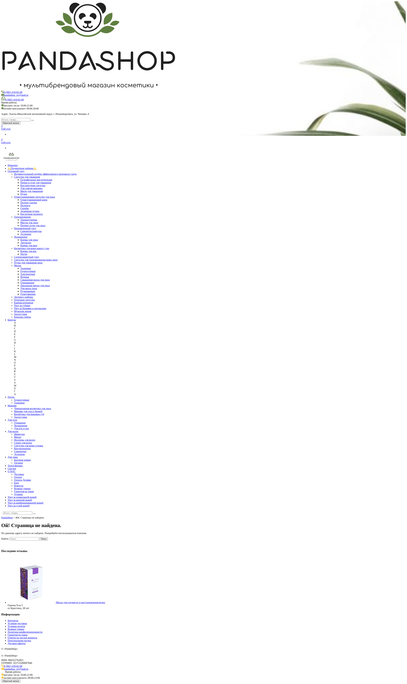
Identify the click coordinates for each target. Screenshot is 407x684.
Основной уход (16, 171)
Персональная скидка (19, 640)
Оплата (18, 477)
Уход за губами (22, 305)
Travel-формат (15, 465)
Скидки (12, 468)
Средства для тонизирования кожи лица (36, 259)
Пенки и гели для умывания (35, 182)
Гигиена (18, 462)
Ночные (24, 277)
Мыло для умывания (31, 191)
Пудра (23, 194)
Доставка (19, 474)
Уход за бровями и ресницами (30, 308)
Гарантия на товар (24, 491)
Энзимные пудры (29, 211)
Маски (17, 265)
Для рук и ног (21, 428)
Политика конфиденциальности (25, 632)
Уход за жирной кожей (20, 500)
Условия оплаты (16, 626)
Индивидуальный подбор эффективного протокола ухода (45, 174)
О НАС (12, 471)
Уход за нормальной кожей (22, 497)
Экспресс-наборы (23, 297)
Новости (18, 485)
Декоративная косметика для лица (32, 408)
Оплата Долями (22, 480)
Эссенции (25, 234)
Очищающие (27, 282)
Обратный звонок (11, 123)
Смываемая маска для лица (35, 279)
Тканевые (25, 268)
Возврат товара (22, 488)
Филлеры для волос (24, 440)
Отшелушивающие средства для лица (34, 197)
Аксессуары (20, 314)
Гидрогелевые (28, 271)
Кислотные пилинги (31, 214)
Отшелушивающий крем (33, 199)
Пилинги (25, 205)
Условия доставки (17, 623)
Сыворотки (20, 451)
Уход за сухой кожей (19, 505)
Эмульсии (25, 242)
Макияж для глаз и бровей (28, 411)
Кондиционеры (22, 448)
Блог (16, 482)
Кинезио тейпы (22, 317)
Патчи (23, 254)
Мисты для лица (29, 222)
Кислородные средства (32, 185)
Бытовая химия (22, 460)
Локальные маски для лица (35, 285)
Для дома (13, 457)
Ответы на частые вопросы (22, 637)
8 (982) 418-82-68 (13, 92)
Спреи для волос (23, 442)
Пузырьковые (27, 291)
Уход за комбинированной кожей (25, 502)
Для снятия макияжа (31, 188)
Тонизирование (22, 217)
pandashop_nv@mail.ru (16, 95)
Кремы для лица (29, 239)
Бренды (12, 319)
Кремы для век (28, 251)
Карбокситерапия (23, 302)
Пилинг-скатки (28, 202)
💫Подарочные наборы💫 (22, 168)
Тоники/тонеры (28, 219)
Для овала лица (28, 288)
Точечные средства (24, 299)
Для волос (13, 431)
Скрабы (24, 208)
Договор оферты (17, 643)
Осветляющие (28, 294)
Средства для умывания (27, 177)
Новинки (13, 165)
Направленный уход (25, 228)
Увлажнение (20, 237)
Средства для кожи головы (28, 445)
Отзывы (18, 494)
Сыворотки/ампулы (31, 231)
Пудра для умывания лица (28, 262)
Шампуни (19, 434)
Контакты (13, 620)
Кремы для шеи (28, 245)
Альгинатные (27, 274)
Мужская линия (22, 311)
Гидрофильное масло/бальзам (36, 179)
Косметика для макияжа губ (29, 414)
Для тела (12, 420)
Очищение (20, 422)
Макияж (12, 405)
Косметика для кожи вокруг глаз (31, 248)
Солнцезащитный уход (26, 257)
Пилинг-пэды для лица (32, 225)
